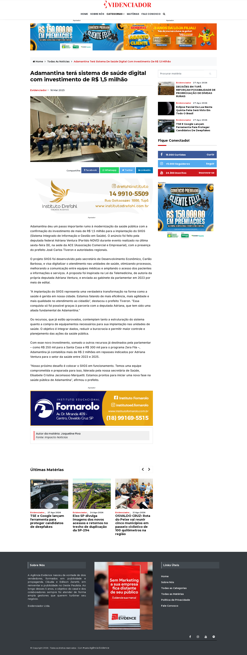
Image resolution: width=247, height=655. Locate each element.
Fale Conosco (151, 14)
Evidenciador (38, 90)
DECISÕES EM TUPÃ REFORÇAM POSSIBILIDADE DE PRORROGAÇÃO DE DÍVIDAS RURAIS (136, 523)
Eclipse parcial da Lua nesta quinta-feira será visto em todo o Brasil (194, 110)
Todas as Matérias (172, 594)
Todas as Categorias (174, 588)
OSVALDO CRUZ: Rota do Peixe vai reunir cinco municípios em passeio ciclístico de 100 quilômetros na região (95, 525)
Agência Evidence (99, 647)
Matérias (133, 14)
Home (84, 14)
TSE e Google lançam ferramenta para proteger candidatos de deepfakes (193, 127)
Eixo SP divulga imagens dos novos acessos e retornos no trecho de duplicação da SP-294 (52, 523)
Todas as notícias (58, 61)
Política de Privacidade (175, 599)
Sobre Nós (97, 14)
